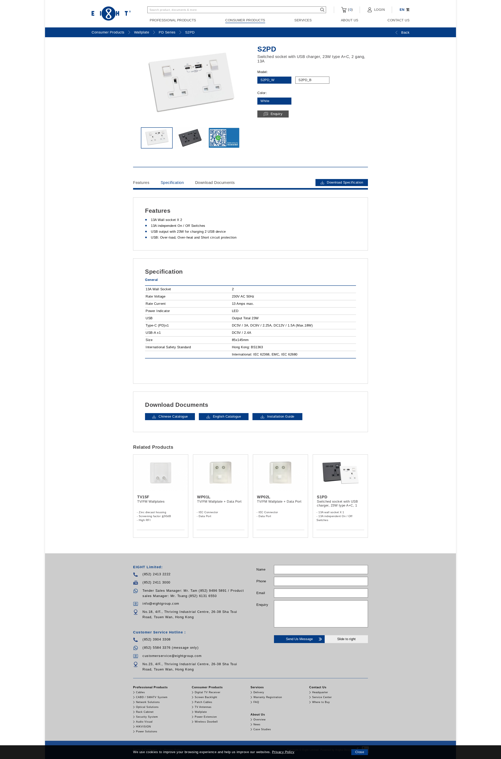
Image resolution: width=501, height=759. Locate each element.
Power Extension (206, 716)
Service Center (322, 697)
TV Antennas (203, 707)
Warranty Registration (267, 697)
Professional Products (173, 20)
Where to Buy (321, 702)
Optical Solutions (147, 707)
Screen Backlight (206, 697)
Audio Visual (144, 721)
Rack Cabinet (145, 711)
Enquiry (262, 605)
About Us (349, 20)
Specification (172, 182)
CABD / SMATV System (152, 697)
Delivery (258, 692)
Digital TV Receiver (207, 692)
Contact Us (398, 20)
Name (260, 569)
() (350, 10)
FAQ (256, 702)
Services (303, 20)
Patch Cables (203, 702)
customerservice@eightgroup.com (172, 656)
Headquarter (320, 692)
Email (260, 593)
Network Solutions (148, 702)
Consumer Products (245, 20)
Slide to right (346, 639)
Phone (261, 581)
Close (359, 752)
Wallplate (141, 32)
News (256, 724)
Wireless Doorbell (206, 721)
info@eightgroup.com (160, 603)
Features (141, 182)
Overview (259, 719)
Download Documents (215, 182)
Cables (140, 692)
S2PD (190, 32)
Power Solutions (146, 731)
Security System (147, 716)
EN (402, 10)
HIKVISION (143, 726)
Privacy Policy (283, 752)
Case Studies (262, 729)
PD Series (167, 32)
